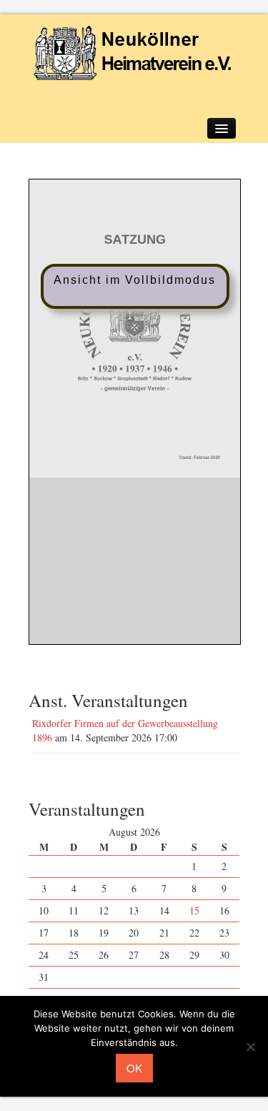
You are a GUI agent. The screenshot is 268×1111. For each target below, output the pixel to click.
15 (194, 910)
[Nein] (250, 1047)
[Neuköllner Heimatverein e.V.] (134, 52)
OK (134, 1067)
